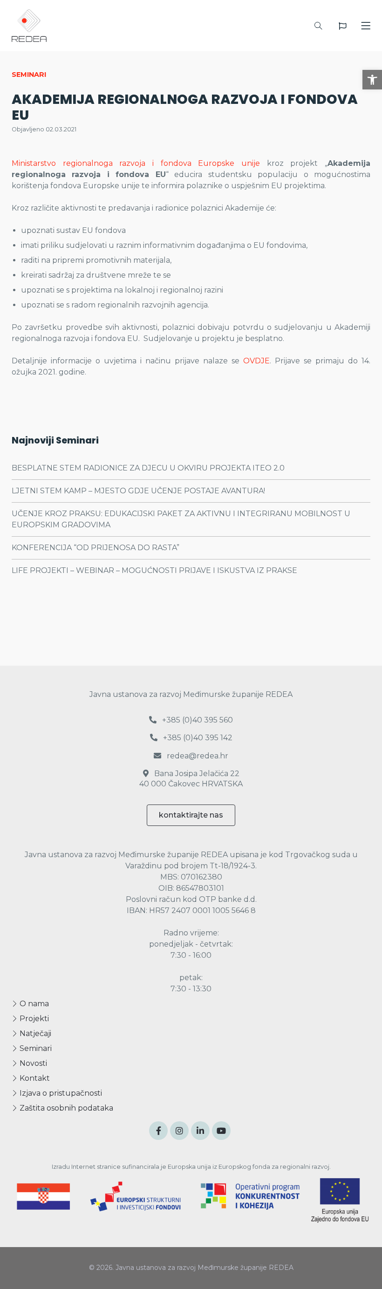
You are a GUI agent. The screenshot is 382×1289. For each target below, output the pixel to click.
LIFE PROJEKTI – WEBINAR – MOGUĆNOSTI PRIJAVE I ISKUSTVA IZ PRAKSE (154, 570)
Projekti (33, 1018)
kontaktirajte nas (191, 815)
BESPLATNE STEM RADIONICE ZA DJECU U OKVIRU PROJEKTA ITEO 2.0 (148, 468)
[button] (372, 79)
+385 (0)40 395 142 (196, 737)
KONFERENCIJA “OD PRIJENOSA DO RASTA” (95, 547)
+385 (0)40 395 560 (196, 720)
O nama (33, 1003)
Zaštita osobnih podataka (65, 1108)
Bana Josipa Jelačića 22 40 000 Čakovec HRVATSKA (191, 778)
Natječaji (34, 1033)
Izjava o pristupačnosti (60, 1093)
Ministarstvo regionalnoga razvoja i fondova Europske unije (136, 163)
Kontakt (34, 1078)
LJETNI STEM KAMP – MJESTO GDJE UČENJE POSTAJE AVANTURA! (138, 490)
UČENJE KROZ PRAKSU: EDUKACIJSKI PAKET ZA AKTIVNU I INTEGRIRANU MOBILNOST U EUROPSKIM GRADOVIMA (181, 519)
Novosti (32, 1063)
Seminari (35, 1048)
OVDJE (256, 360)
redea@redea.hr (196, 755)
